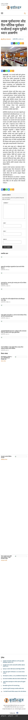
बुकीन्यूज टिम (10, 716)
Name (4, 223)
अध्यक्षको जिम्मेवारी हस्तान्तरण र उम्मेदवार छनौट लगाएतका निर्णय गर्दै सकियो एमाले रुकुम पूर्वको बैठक (13, 331)
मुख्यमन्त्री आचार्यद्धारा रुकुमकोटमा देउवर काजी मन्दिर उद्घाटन (12, 267)
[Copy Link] (21, 43)
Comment (5, 203)
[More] (23, 43)
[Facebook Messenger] (19, 43)
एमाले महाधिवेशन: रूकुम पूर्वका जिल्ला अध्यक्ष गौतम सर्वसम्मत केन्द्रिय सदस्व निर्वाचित (12, 347)
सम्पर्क (16, 716)
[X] (14, 43)
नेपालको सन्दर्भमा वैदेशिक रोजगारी (6, 457)
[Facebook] (12, 43)
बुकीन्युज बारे (3, 716)
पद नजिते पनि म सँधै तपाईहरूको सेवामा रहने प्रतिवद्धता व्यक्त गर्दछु (13, 299)
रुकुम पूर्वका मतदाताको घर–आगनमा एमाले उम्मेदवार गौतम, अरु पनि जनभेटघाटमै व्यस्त (14, 315)
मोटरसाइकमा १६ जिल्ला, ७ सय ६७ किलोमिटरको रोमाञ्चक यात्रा (6, 358)
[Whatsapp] (16, 43)
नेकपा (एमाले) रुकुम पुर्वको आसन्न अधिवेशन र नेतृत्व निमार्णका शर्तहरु (6, 557)
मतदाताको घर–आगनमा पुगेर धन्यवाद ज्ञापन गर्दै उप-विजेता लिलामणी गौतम (13, 283)
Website (5, 239)
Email (4, 231)
